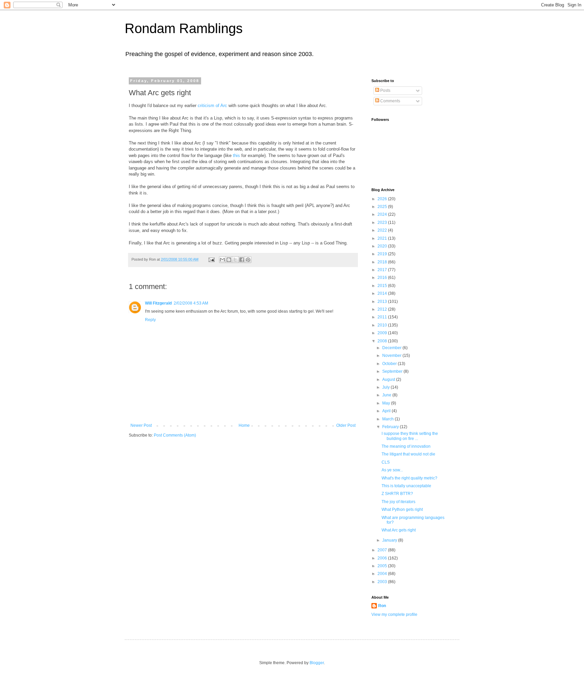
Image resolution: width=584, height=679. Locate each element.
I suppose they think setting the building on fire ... (410, 436)
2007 (383, 550)
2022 (383, 230)
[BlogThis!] (228, 259)
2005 (383, 566)
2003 (383, 581)
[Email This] (222, 259)
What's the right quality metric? (409, 478)
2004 (383, 573)
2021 (383, 238)
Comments (389, 101)
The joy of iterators (398, 501)
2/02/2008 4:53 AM (191, 303)
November (392, 355)
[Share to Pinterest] (248, 259)
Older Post (346, 425)
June (387, 395)
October (390, 363)
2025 (383, 206)
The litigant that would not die (408, 454)
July (386, 387)
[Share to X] (235, 259)
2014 (383, 293)
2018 (383, 262)
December (392, 347)
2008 (383, 341)
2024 (383, 214)
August (389, 379)
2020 (383, 246)
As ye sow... (392, 470)
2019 (383, 254)
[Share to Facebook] (241, 259)
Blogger (317, 662)
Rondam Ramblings (184, 28)
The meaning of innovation (406, 446)
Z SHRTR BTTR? (397, 493)
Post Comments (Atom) (175, 435)
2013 (383, 301)
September (393, 371)
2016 (383, 277)
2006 (383, 558)
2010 (383, 325)
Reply (150, 319)
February (391, 426)
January (390, 540)
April (387, 411)
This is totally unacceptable (406, 486)
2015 (383, 285)
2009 (383, 333)
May (386, 403)
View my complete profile (394, 614)
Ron (382, 605)
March (388, 419)
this (236, 155)
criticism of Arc (212, 105)
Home (244, 425)
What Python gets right (402, 509)
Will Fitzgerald (158, 303)
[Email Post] (211, 259)
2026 (383, 199)
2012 (383, 309)
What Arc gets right (399, 530)
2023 (383, 222)
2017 (383, 269)
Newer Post (141, 425)
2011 (383, 317)
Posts (384, 90)
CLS (386, 462)
